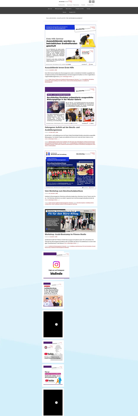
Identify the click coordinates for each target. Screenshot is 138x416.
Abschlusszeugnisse (81, 202)
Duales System (52, 79)
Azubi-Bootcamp (78, 246)
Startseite (77, 79)
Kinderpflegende (88, 144)
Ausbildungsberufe (74, 143)
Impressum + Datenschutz (73, 4)
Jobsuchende (58, 144)
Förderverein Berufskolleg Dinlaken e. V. (75, 80)
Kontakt (83, 4)
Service (64, 12)
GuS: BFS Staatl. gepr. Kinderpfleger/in (75, 141)
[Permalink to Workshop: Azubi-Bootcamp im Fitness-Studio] (70, 220)
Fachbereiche (61, 4)
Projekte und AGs (80, 8)
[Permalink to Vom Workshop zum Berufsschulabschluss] (70, 170)
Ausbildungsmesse (82, 143)
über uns (50, 8)
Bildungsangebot (59, 8)
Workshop (75, 204)
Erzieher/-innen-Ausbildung (61, 141)
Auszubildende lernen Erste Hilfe (59, 67)
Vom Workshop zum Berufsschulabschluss (64, 191)
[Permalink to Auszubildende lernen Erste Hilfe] (70, 45)
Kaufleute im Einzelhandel (52, 143)
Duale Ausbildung (54, 80)
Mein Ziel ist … (69, 8)
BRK (56, 70)
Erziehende (52, 144)
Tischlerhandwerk (52, 145)
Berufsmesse (89, 143)
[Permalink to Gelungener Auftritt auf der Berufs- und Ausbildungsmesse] (70, 106)
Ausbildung (88, 202)
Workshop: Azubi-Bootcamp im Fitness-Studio (65, 234)
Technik (64, 143)
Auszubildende (85, 79)
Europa (88, 8)
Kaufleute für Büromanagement (67, 79)
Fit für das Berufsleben (87, 246)
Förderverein (58, 79)
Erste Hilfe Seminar (62, 80)
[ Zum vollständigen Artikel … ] (67, 76)
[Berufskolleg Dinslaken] (65, 1)
